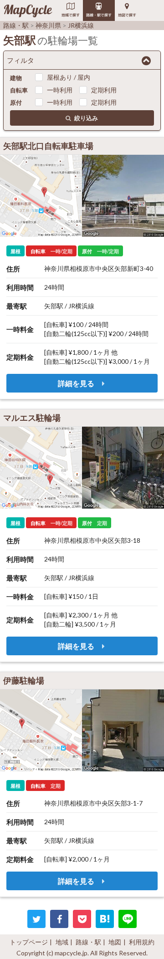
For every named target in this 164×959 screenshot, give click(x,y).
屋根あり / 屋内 (68, 77)
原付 (16, 102)
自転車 (19, 90)
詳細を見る (77, 383)
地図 (114, 942)
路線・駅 (88, 942)
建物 (16, 78)
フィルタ (20, 60)
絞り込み (86, 118)
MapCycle (27, 10)
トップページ (29, 942)
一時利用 (59, 90)
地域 (62, 942)
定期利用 (104, 90)
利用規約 (141, 942)
